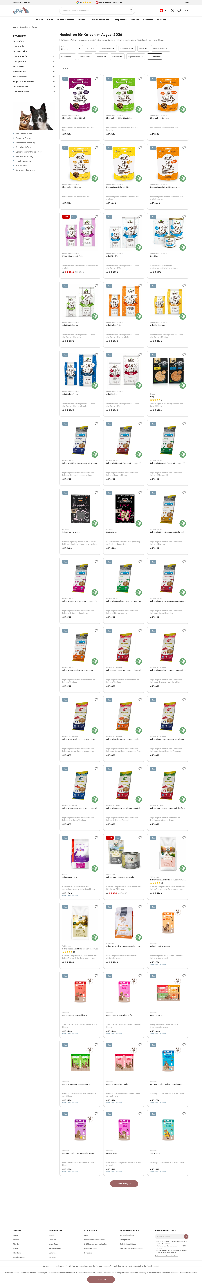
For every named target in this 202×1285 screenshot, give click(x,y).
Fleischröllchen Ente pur (159, 118)
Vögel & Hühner (19, 1257)
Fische (15, 1248)
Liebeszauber (111, 1153)
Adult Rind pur (112, 394)
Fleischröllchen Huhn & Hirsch (73, 118)
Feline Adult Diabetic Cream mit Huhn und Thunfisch (171, 532)
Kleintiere (17, 1253)
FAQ (187, 2)
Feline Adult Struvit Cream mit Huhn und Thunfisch (82, 601)
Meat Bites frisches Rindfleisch (74, 1015)
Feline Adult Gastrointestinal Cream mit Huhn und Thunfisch (174, 601)
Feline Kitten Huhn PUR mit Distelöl (120, 877)
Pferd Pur (154, 256)
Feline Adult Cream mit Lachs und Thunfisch (79, 808)
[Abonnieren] (186, 1236)
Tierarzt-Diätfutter (99, 19)
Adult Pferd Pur (112, 256)
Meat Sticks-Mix (156, 1015)
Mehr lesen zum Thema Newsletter (166, 1256)
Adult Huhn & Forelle (70, 394)
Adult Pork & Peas (69, 877)
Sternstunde (155, 1153)
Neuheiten (148, 19)
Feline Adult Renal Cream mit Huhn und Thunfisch (125, 601)
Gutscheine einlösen (128, 1244)
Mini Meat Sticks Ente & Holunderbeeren (78, 1153)
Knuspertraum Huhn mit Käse (118, 187)
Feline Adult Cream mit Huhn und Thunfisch (123, 808)
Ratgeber (88, 1253)
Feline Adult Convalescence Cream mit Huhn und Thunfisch (85, 670)
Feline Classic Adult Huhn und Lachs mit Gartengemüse (172, 880)
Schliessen (101, 1279)
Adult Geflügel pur (157, 325)
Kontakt (52, 1235)
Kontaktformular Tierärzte (94, 1239)
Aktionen (134, 19)
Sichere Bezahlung (24, 156)
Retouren (52, 1257)
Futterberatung (90, 1248)
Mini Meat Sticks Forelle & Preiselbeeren (166, 1084)
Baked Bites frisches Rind (160, 946)
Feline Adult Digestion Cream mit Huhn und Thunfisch (171, 739)
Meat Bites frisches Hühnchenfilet (119, 1015)
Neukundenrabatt (24, 133)
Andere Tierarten (65, 19)
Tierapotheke (120, 19)
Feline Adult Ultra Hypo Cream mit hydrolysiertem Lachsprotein (87, 463)
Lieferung (52, 1253)
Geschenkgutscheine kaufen (131, 1248)
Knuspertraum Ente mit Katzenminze (165, 187)
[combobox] (97, 10)
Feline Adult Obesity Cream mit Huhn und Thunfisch (170, 463)
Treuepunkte (125, 1239)
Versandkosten (55, 1248)
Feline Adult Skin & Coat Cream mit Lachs (122, 739)
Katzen (39, 19)
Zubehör (82, 19)
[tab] (71, 48)
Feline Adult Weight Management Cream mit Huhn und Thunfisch (88, 739)
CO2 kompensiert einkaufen (95, 1244)
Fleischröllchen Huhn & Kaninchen (119, 118)
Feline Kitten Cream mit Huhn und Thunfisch (167, 808)
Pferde (16, 1244)
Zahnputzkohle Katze (71, 532)
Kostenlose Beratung (26, 142)
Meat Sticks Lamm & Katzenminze (76, 1084)
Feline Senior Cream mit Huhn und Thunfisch (123, 670)
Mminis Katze (111, 532)
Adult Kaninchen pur (70, 325)
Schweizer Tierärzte (25, 170)
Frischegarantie (23, 161)
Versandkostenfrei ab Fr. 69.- (29, 151)
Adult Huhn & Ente (113, 325)
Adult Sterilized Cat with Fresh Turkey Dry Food (125, 946)
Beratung (161, 19)
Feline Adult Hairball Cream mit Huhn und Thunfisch (170, 670)
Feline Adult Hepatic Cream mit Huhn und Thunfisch (126, 463)
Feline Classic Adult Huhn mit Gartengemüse (80, 949)
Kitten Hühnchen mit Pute (72, 256)
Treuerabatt (21, 165)
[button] (164, 10)
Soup (152, 397)
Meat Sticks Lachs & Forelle (117, 1084)
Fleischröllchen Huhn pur (71, 187)
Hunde (50, 19)
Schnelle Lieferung (24, 147)
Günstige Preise (23, 138)
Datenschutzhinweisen (188, 1272)
